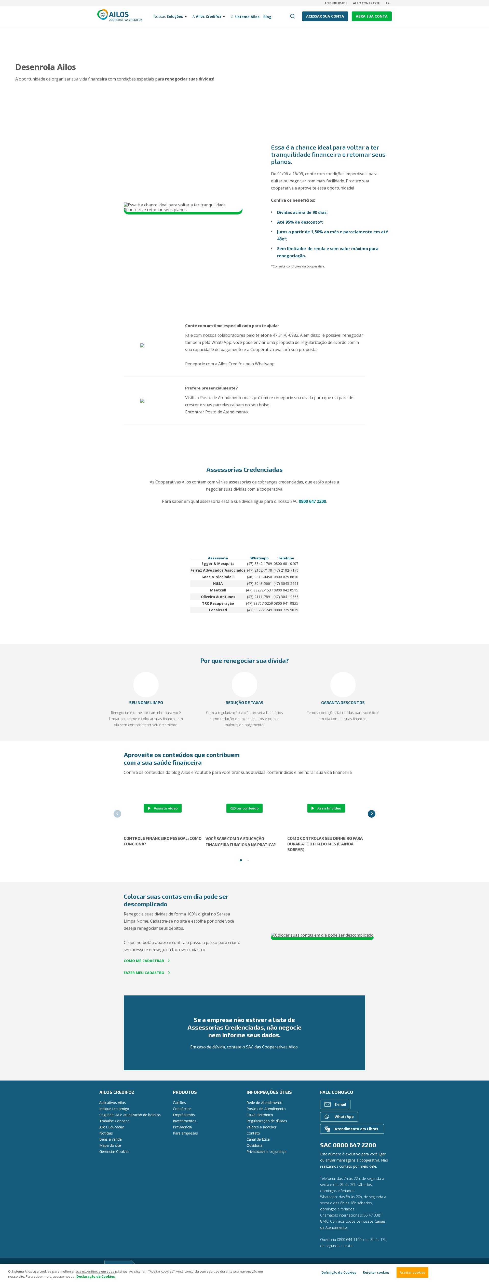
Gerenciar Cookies (114, 1151)
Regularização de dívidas (267, 1120)
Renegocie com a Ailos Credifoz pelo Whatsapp (230, 364)
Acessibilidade (335, 3)
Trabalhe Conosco (114, 1120)
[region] (244, 1273)
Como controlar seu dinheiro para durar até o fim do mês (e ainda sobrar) (325, 844)
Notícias (106, 1133)
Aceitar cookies (412, 1272)
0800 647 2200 (312, 501)
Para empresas (185, 1133)
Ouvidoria (254, 1145)
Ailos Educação (111, 1127)
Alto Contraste (366, 3)
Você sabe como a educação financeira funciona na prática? (241, 841)
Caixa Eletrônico (260, 1114)
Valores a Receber (261, 1127)
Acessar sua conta (325, 16)
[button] (84, 687)
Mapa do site (110, 1145)
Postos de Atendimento (266, 1108)
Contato (253, 1133)
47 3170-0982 (285, 335)
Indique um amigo (114, 1108)
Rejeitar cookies (376, 1272)
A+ (388, 3)
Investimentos (184, 1120)
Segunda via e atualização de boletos (130, 1114)
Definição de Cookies (338, 1272)
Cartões (179, 1102)
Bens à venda (110, 1139)
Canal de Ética (258, 1139)
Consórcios (182, 1108)
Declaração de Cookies (95, 1276)
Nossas (168, 16)
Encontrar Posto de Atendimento (216, 412)
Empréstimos (184, 1114)
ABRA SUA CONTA (372, 16)
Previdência (182, 1127)
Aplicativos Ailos (112, 1102)
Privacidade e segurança (267, 1151)
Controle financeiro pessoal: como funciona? (162, 841)
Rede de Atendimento (264, 1102)
